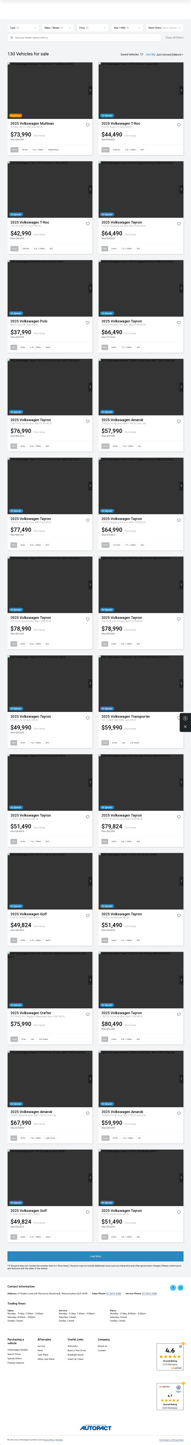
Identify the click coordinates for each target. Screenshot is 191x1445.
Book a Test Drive (77, 1350)
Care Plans (43, 1354)
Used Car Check (75, 1358)
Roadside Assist (76, 1354)
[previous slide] (10, 90)
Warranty (73, 1345)
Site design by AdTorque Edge (171, 1440)
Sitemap (59, 1440)
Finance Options (15, 1362)
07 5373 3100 (113, 1293)
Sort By (150, 54)
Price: (82, 27)
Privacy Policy (48, 1440)
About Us (102, 1345)
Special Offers (14, 1358)
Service (41, 1345)
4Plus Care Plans (46, 1358)
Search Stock (14, 1354)
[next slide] (90, 90)
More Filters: (155, 27)
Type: (13, 27)
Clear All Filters (175, 37)
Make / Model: (52, 27)
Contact (102, 1350)
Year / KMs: (120, 27)
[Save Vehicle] (88, 126)
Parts (40, 1350)
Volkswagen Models (17, 1349)
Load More (95, 1256)
